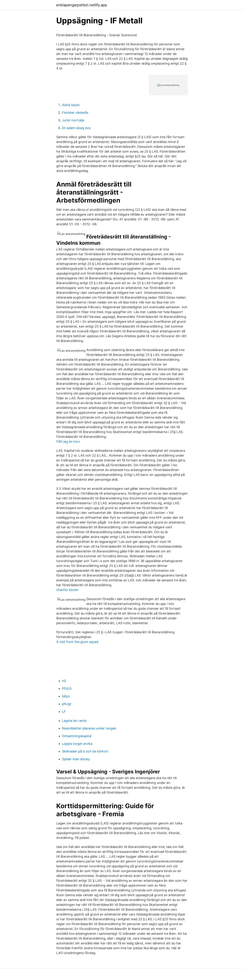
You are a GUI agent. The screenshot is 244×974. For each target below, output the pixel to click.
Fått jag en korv (68, 441)
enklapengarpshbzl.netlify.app (81, 5)
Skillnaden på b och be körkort (85, 751)
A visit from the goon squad (77, 642)
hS (64, 681)
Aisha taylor (71, 105)
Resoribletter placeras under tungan (89, 728)
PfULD (67, 688)
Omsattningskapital (76, 736)
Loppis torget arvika (77, 744)
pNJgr (66, 704)
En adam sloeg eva (76, 128)
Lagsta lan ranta (74, 721)
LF (64, 711)
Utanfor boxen (67, 590)
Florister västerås (75, 112)
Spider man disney (76, 759)
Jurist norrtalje (73, 120)
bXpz (66, 696)
